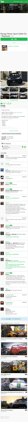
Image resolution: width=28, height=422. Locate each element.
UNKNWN (7, 183)
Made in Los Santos (5, 418)
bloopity (7, 163)
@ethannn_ (8, 226)
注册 (10, 319)
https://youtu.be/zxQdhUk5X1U (12, 198)
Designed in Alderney (5, 416)
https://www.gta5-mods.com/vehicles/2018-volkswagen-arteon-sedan (15, 262)
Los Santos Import (9, 295)
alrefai (6, 169)
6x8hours (7, 196)
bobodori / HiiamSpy (13, 46)
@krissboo (7, 190)
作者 (11, 183)
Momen (7, 308)
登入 (7, 319)
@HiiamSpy (14, 234)
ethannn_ (7, 202)
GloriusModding (9, 302)
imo (6, 218)
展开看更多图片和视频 (14, 100)
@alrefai (12, 190)
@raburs (7, 184)
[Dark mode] (24, 1)
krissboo (7, 176)
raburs (6, 155)
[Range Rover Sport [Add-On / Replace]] (14, 78)
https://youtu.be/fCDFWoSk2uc (12, 236)
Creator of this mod (17, 112)
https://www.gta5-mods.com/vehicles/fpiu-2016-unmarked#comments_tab (14, 265)
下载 (15, 39)
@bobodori (7, 171)
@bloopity (16, 190)
